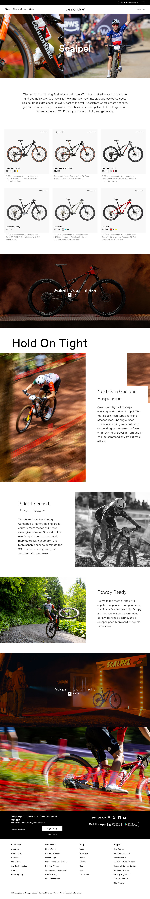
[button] (15, 171)
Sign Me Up (52, 828)
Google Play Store (131, 824)
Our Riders (15, 862)
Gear (31, 9)
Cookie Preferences (73, 893)
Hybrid (82, 857)
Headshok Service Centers (125, 866)
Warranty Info (120, 857)
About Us (15, 849)
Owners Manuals (121, 879)
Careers (14, 857)
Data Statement (52, 879)
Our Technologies (19, 866)
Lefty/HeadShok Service (124, 862)
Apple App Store (114, 824)
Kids (81, 866)
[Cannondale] (75, 9)
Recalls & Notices (121, 870)
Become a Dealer (52, 853)
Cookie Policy (51, 874)
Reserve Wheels (52, 866)
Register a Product (122, 853)
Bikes (7, 9)
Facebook (119, 817)
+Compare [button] (43, 132)
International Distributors (56, 862)
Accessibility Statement (56, 870)
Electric (82, 862)
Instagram (109, 817)
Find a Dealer (51, 849)
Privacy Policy (52, 834)
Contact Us (16, 853)
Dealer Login (50, 857)
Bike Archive (119, 883)
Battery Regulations (122, 874)
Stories (14, 870)
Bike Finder (84, 874)
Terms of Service (45, 893)
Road (81, 849)
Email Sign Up (17, 874)
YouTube (124, 817)
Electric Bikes (19, 9)
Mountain (83, 853)
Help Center (119, 849)
